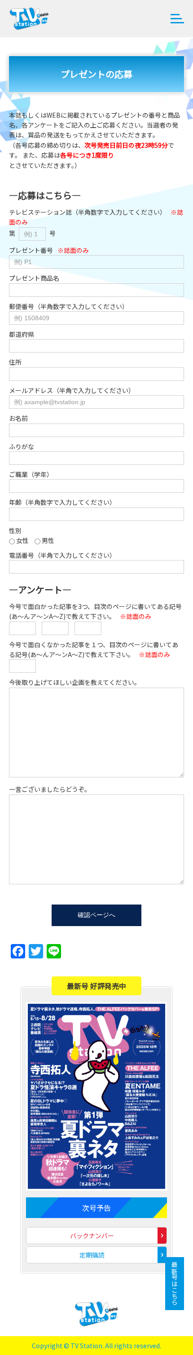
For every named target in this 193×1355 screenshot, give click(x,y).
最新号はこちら (174, 1284)
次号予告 (96, 1207)
